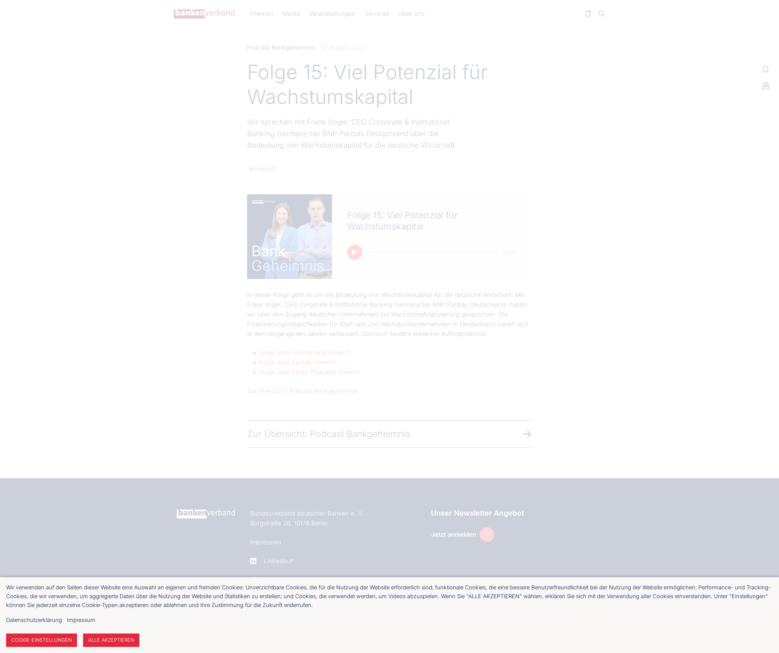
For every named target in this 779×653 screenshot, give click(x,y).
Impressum (81, 620)
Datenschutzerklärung (34, 620)
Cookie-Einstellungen (41, 640)
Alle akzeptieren (111, 640)
